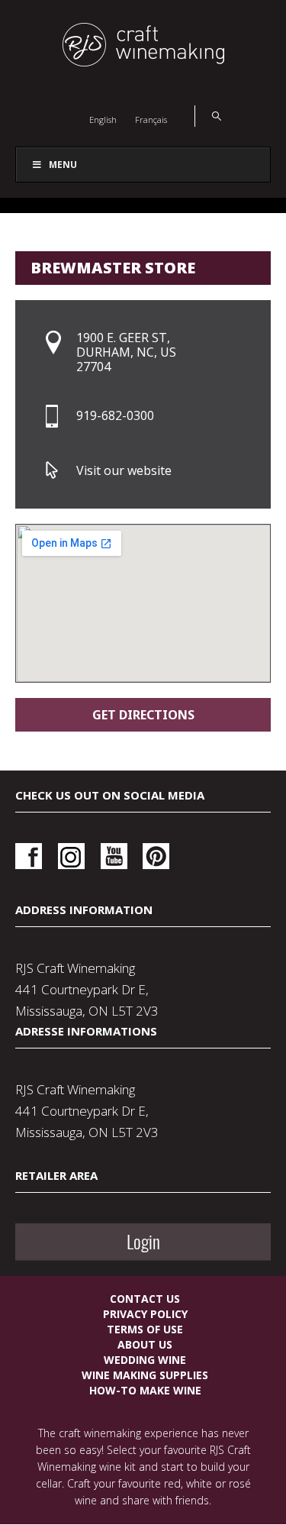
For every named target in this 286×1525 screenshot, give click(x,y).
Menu (63, 164)
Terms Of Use (145, 1329)
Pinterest (156, 856)
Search (207, 116)
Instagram (71, 856)
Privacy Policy (145, 1314)
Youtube (114, 856)
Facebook (28, 856)
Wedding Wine (145, 1359)
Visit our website (124, 470)
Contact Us (145, 1298)
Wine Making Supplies (145, 1375)
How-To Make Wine (145, 1390)
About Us (144, 1344)
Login (143, 1241)
